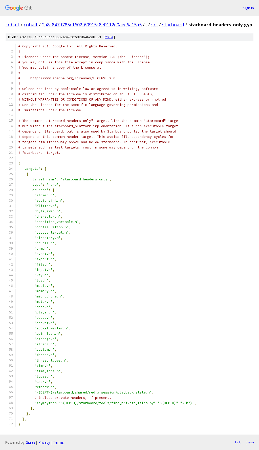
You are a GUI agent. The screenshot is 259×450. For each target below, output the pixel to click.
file (109, 37)
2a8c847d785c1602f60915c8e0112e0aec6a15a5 (92, 25)
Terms (58, 442)
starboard (173, 25)
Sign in (248, 8)
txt (238, 442)
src (154, 25)
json (250, 442)
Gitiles (30, 442)
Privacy (44, 442)
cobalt (12, 25)
